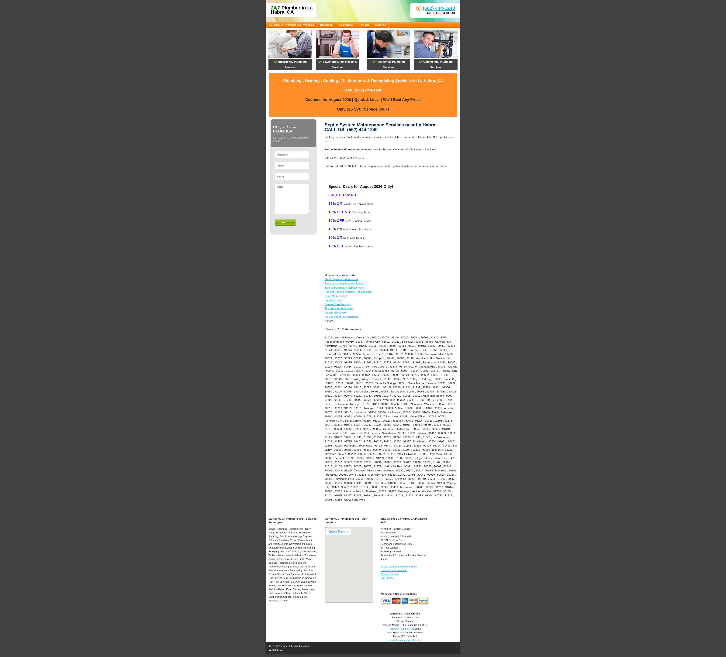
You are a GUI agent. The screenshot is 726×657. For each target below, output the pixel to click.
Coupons (380, 24)
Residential (326, 24)
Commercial (346, 24)
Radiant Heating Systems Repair (344, 283)
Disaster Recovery (336, 312)
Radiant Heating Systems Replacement (348, 291)
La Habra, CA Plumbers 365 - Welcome (291, 24)
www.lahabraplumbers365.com (405, 640)
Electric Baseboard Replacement (344, 287)
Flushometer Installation (339, 308)
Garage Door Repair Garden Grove (399, 566)
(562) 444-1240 (439, 8)
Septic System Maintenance (341, 279)
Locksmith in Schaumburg (394, 570)
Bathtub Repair (334, 300)
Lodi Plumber (387, 578)
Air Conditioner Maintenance (342, 316)
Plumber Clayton (389, 574)
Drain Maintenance (336, 295)
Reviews (364, 24)
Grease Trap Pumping (338, 304)
